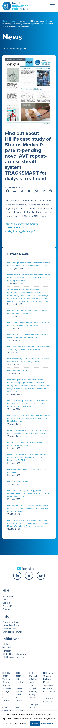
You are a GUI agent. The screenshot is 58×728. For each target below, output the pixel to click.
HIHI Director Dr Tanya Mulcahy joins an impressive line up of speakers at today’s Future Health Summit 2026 (28, 493)
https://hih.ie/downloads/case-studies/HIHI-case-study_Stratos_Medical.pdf (22, 227)
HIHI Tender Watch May (17, 481)
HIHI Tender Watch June (18, 370)
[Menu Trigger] (52, 6)
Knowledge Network (12, 631)
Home (4, 21)
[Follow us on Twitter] (29, 576)
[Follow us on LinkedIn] (17, 576)
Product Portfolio (10, 622)
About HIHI (7, 596)
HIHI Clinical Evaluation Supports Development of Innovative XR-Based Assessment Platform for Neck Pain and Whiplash (28, 418)
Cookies (6, 609)
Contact (6, 603)
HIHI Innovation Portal (13, 657)
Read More (47, 723)
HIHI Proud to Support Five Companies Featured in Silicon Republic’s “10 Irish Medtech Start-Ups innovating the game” (28, 508)
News (13, 21)
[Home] (14, 5)
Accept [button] (35, 723)
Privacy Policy (9, 606)
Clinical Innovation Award (15, 654)
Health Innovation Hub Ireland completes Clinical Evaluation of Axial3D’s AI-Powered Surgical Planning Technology (28, 278)
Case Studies (9, 628)
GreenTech (7, 647)
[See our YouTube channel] (41, 576)
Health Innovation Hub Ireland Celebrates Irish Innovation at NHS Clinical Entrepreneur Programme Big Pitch (27, 457)
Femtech (6, 651)
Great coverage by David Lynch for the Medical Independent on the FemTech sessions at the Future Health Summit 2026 (27, 403)
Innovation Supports (12, 625)
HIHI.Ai (5, 644)
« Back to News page (14, 48)
